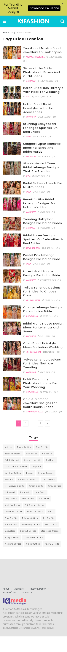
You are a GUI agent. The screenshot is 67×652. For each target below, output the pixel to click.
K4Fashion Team (33, 248)
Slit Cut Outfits (28, 531)
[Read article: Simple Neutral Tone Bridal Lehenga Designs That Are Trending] (12, 168)
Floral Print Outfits (28, 479)
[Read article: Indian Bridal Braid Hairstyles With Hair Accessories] (12, 109)
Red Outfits (48, 518)
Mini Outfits (28, 498)
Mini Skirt (44, 498)
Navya (28, 136)
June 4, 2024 (45, 156)
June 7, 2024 (49, 248)
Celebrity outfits (32, 460)
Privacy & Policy (37, 588)
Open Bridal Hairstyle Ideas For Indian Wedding (43, 345)
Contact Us (26, 592)
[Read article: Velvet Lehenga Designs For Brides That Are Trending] (12, 364)
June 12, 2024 (40, 96)
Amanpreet (31, 81)
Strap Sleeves (12, 537)
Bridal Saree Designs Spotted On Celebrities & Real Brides (43, 239)
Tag (13, 32)
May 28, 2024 (44, 212)
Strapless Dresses (50, 531)
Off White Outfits (13, 511)
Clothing (50, 460)
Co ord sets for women (16, 466)
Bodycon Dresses (13, 453)
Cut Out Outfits (13, 473)
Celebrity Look (12, 460)
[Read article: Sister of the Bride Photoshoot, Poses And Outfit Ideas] (12, 73)
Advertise (19, 588)
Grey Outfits (54, 486)
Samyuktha (31, 117)
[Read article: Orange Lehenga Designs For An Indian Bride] (12, 312)
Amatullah (31, 372)
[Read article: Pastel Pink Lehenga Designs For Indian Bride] (12, 260)
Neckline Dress (12, 505)
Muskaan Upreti (33, 300)
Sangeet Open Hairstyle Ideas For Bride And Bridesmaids (42, 148)
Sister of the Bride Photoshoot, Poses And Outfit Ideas (41, 72)
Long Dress (40, 492)
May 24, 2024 (40, 264)
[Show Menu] (4, 21)
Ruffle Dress (11, 524)
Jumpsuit (25, 492)
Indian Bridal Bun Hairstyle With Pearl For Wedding (43, 90)
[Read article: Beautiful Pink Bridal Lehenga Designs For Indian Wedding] (12, 204)
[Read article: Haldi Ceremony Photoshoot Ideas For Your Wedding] (12, 384)
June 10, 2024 (40, 136)
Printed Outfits (30, 518)
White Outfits (33, 544)
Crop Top (36, 466)
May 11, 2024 (52, 412)
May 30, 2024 (40, 192)
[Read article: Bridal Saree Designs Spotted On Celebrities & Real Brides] (12, 240)
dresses (30, 473)
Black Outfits (24, 447)
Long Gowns (11, 498)
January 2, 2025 (55, 57)
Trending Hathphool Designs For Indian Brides (42, 221)
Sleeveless (10, 531)
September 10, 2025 (47, 280)
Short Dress (51, 524)
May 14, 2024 (50, 352)
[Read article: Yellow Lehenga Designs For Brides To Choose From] (12, 292)
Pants (51, 511)
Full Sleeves (48, 479)
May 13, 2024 (44, 372)
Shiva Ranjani (32, 316)
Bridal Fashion (24, 32)
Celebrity (47, 453)
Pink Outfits (11, 518)
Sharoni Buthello (34, 412)
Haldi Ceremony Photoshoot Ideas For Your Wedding (40, 383)
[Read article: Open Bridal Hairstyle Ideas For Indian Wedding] (12, 348)
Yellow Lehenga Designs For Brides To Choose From (42, 291)
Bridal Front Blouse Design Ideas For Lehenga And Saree (43, 327)
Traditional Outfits (33, 537)
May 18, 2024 (47, 316)
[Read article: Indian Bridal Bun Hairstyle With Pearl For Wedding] (12, 92)
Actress (8, 447)
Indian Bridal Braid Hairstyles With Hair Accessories (38, 108)
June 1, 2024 (39, 176)
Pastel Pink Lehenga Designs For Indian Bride (41, 257)
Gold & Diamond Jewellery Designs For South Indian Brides (40, 403)
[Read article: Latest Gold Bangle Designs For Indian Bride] (12, 276)
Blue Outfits (42, 447)
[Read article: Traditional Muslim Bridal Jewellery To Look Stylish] (12, 53)
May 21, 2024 (49, 300)
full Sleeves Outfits (14, 486)
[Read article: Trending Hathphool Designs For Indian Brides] (12, 224)
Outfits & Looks (35, 511)
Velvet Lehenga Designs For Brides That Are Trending (42, 363)
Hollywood (10, 492)
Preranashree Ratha (35, 57)
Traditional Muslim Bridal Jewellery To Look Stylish (42, 50)
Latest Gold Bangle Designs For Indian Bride (41, 273)
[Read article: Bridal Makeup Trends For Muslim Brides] (12, 188)
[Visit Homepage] (33, 21)
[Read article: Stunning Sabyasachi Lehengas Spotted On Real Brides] (12, 128)
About (6, 588)
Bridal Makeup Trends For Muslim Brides (42, 185)
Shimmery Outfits (31, 524)
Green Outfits (36, 486)
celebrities (31, 453)
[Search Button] (62, 21)
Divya (28, 96)
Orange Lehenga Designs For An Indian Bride (42, 309)
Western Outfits (13, 544)
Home (6, 32)
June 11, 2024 (45, 117)
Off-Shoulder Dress (34, 505)
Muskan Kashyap (33, 352)
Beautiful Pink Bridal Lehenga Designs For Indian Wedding (39, 203)
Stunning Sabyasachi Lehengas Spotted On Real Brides (40, 128)
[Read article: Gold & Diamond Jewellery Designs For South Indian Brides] (12, 404)
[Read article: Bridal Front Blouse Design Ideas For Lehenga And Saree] (12, 328)
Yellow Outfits (52, 544)
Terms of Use (9, 592)
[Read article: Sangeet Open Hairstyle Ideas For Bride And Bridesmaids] (12, 148)
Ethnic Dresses (46, 473)
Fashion (9, 479)
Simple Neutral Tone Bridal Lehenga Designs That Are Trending (41, 167)
